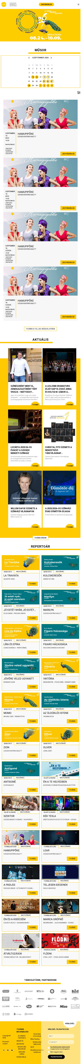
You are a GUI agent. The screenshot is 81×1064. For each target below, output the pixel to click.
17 (40, 77)
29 (33, 85)
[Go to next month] (51, 57)
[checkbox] (49, 1048)
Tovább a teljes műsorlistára (40, 329)
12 (48, 73)
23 (37, 81)
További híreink (40, 538)
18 (44, 77)
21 (29, 81)
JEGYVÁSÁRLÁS (46, 4)
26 (48, 81)
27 (52, 81)
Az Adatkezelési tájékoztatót (60, 1047)
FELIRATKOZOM (56, 1057)
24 (40, 81)
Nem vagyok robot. (56, 1052)
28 (29, 85)
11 (44, 73)
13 (52, 73)
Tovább (32, 584)
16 (37, 77)
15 (33, 77)
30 (37, 85)
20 (52, 77)
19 (48, 77)
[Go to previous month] (29, 57)
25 (44, 81)
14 (29, 77)
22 (33, 81)
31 (29, 68)
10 (40, 73)
